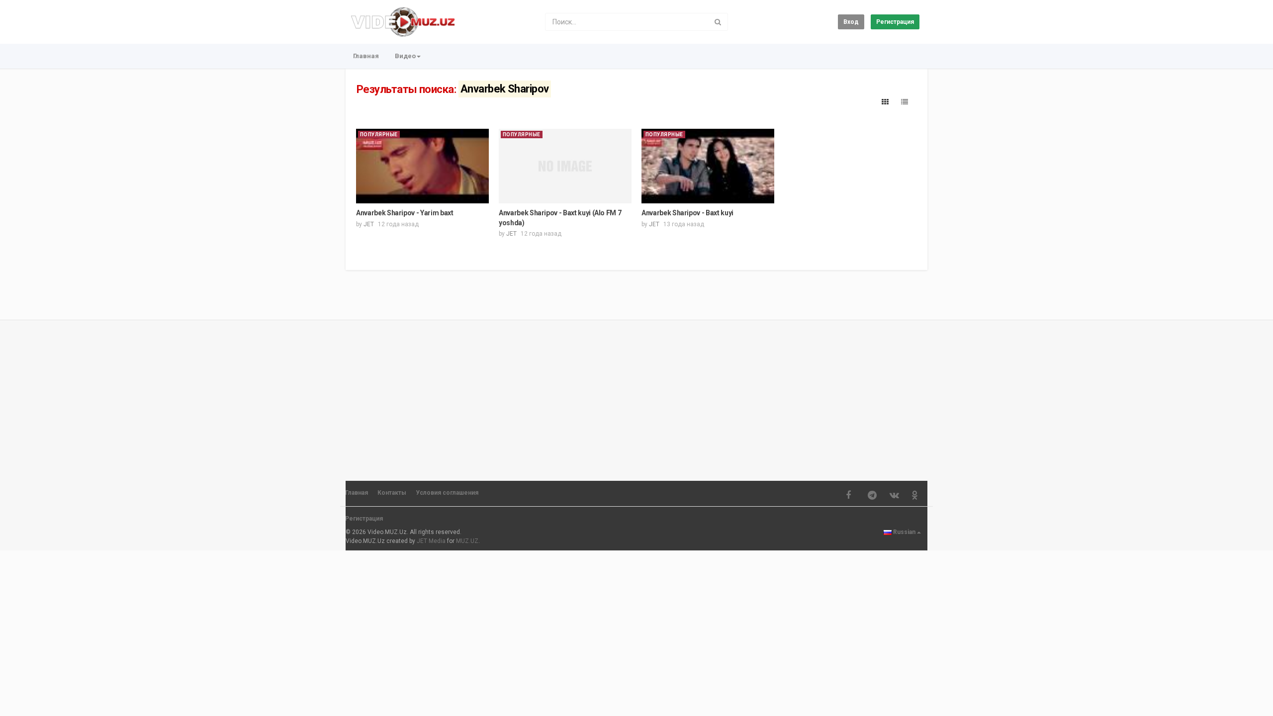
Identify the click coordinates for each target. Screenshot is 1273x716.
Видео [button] (405, 56)
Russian (904, 532)
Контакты (391, 492)
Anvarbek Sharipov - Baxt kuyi (687, 213)
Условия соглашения (447, 492)
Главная (366, 56)
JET (369, 224)
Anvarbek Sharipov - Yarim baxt (405, 213)
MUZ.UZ (467, 540)
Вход (851, 21)
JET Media (431, 540)
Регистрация (895, 21)
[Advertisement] (636, 395)
